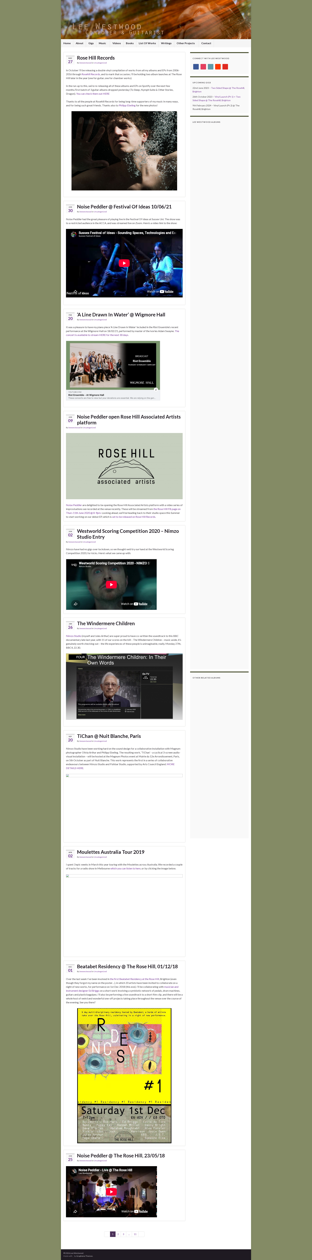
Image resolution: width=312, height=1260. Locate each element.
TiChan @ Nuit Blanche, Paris (109, 736)
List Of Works (147, 43)
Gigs (91, 43)
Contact (206, 43)
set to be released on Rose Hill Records (133, 516)
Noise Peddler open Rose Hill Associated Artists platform (129, 419)
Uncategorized (100, 63)
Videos (116, 43)
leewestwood (85, 63)
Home (67, 43)
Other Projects (186, 43)
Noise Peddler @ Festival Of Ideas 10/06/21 (124, 206)
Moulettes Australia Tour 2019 (110, 852)
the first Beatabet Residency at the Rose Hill (134, 978)
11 (135, 1234)
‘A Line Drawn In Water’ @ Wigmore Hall (121, 314)
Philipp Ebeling (127, 105)
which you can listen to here (125, 868)
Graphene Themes (84, 1256)
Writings (166, 43)
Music (102, 43)
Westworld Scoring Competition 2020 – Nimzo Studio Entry (128, 534)
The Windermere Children (106, 623)
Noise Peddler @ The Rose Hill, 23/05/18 (121, 1155)
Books (130, 43)
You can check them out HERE (93, 93)
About (79, 43)
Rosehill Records (91, 74)
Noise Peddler (74, 505)
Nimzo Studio (73, 635)
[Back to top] (305, 1253)
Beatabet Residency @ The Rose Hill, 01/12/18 (127, 966)
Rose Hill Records (96, 58)
